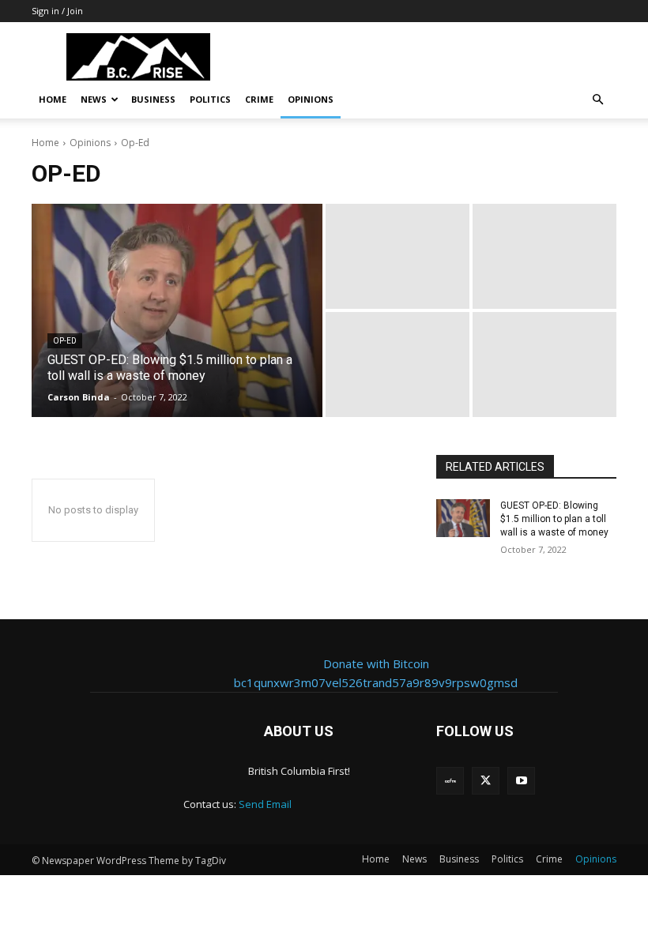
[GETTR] (450, 781)
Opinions (310, 99)
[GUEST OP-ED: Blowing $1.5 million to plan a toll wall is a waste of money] (177, 310)
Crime (259, 99)
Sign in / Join (57, 11)
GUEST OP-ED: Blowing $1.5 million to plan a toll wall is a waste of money (554, 519)
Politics (210, 99)
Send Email (265, 804)
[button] (597, 99)
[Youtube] (521, 781)
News (94, 99)
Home (52, 99)
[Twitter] (485, 781)
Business (153, 99)
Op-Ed (65, 340)
